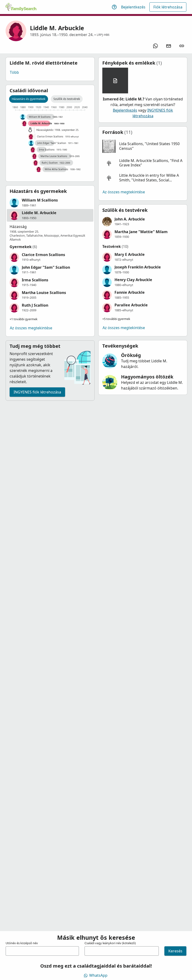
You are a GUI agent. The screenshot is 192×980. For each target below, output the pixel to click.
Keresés (175, 951)
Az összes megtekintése (31, 327)
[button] (50, 202)
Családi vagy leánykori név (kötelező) (110, 943)
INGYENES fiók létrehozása (37, 392)
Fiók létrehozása (167, 7)
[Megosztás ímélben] (168, 46)
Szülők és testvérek (66, 99)
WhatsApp (98, 975)
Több (14, 72)
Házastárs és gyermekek (28, 99)
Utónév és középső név (22, 943)
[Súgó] (114, 7)
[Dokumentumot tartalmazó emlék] (115, 80)
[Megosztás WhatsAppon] (155, 46)
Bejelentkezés (133, 7)
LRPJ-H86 (103, 35)
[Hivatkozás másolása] (181, 46)
